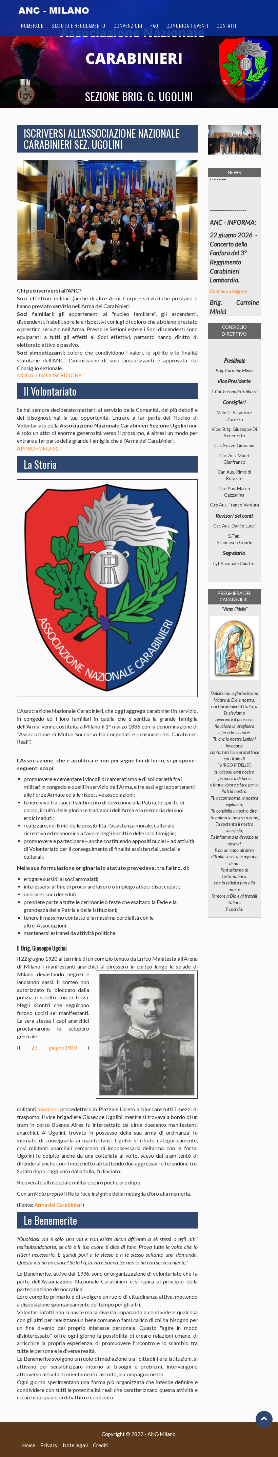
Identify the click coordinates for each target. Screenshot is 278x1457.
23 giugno (47, 1047)
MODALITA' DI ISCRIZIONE (49, 375)
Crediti (100, 1445)
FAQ (154, 25)
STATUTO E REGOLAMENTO (78, 25)
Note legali (75, 1445)
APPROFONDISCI (39, 448)
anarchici (48, 1109)
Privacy (49, 1445)
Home (28, 1445)
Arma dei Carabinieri (58, 1204)
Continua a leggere (228, 271)
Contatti (226, 25)
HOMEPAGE (32, 25)
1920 (70, 1047)
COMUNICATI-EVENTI (187, 25)
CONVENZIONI (128, 25)
